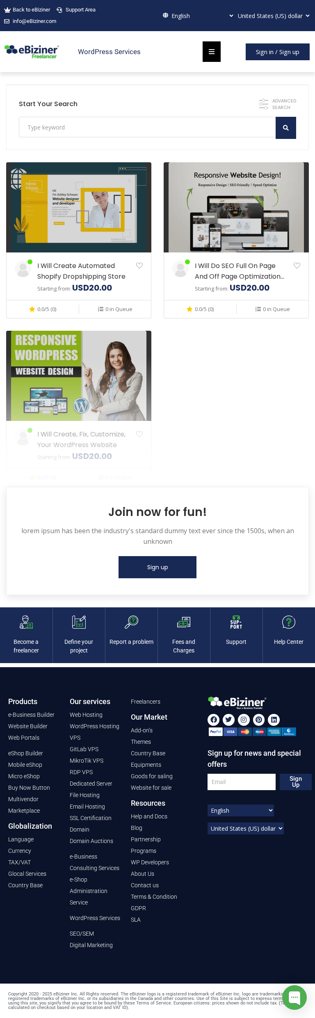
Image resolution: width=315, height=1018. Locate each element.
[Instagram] (244, 720)
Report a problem (131, 642)
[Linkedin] (274, 720)
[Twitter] (229, 720)
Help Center (289, 642)
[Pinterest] (259, 720)
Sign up (157, 567)
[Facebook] (213, 720)
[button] (278, 51)
